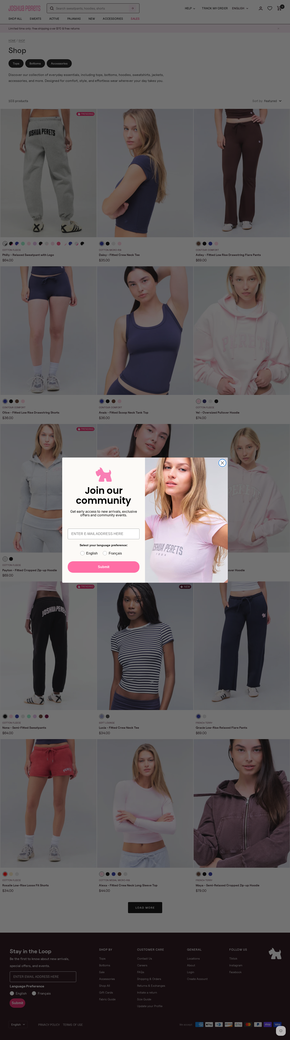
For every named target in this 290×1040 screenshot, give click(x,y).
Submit (103, 567)
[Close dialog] (222, 463)
